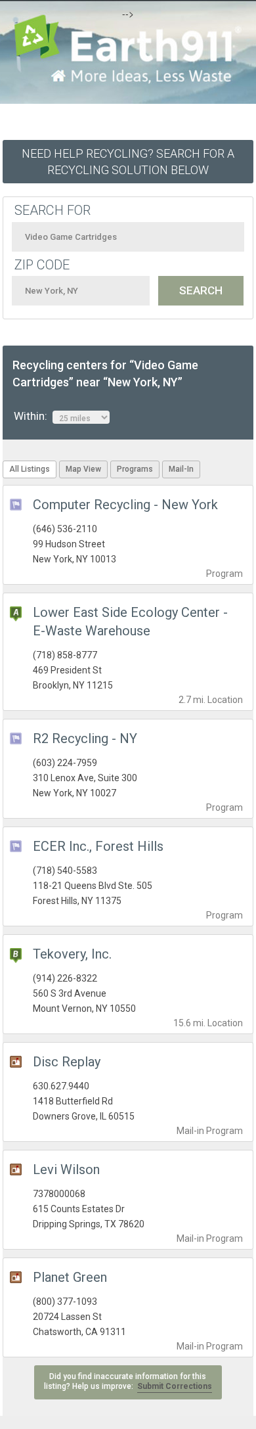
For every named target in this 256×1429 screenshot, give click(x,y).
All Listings (29, 469)
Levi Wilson (66, 1169)
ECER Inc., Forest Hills (98, 846)
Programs (135, 469)
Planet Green (70, 1277)
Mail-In (181, 469)
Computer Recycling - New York (125, 504)
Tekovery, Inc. (72, 954)
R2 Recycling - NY (85, 738)
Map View (83, 469)
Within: (33, 415)
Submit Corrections (174, 1386)
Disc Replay (66, 1062)
